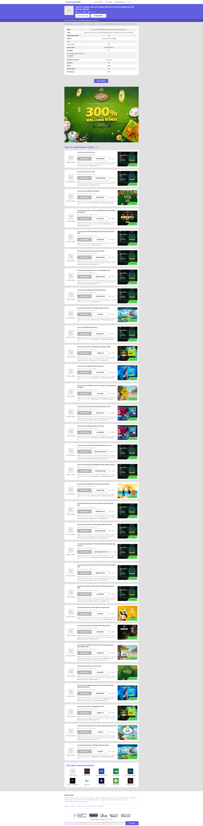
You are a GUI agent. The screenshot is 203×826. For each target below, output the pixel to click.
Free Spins (109, 2)
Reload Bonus (133, 798)
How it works (89, 806)
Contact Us (73, 806)
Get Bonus (101, 81)
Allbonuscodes (68, 24)
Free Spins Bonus (89, 798)
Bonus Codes (98, 2)
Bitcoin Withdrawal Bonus (93, 799)
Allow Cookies (132, 823)
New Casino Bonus (115, 799)
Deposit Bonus (105, 799)
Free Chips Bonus (83, 801)
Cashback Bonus (80, 798)
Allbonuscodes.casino (69, 822)
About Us (66, 806)
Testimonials (100, 806)
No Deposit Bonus (119, 2)
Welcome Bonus (68, 799)
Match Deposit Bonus (111, 798)
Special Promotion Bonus (70, 801)
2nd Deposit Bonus (69, 798)
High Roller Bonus (100, 798)
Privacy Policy (120, 824)
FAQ (95, 806)
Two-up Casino (91, 24)
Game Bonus (124, 799)
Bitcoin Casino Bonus (79, 799)
